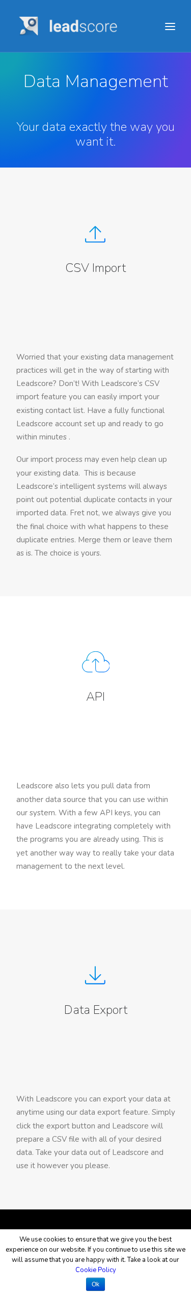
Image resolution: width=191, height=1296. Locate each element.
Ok (95, 1284)
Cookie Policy (95, 1270)
